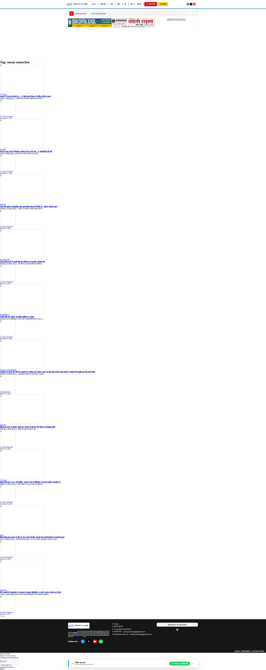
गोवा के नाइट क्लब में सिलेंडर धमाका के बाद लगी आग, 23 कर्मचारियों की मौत (26, 151)
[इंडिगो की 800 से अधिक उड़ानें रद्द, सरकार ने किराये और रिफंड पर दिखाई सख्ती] (22, 423)
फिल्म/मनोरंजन (4, 315)
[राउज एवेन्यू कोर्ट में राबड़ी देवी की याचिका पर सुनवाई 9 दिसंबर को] (22, 258)
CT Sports (3, 94)
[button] (70, 23)
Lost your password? (7, 667)
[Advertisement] (133, 44)
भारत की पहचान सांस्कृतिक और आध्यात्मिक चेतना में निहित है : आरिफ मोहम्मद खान (28, 207)
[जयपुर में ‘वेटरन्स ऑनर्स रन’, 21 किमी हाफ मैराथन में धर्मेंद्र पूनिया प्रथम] (22, 92)
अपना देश (3, 149)
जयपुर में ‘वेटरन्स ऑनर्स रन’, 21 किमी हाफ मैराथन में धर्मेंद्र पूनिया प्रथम (25, 96)
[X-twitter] (191, 4)
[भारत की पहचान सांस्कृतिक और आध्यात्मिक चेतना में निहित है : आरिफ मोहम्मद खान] (22, 203)
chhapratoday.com (72, 631)
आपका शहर (3, 590)
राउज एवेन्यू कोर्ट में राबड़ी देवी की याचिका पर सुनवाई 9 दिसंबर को (22, 262)
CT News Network (6, 116)
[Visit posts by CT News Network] (8, 114)
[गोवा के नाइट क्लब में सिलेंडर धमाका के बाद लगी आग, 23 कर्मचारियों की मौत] (22, 148)
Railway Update (5, 370)
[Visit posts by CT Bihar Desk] (8, 390)
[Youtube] (194, 4)
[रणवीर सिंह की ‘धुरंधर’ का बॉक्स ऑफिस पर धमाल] (22, 313)
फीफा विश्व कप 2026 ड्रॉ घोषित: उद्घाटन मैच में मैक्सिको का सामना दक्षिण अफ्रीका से (30, 482)
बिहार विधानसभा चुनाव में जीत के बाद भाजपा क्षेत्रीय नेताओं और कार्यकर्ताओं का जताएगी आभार (32, 537)
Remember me (6, 665)
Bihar (2, 260)
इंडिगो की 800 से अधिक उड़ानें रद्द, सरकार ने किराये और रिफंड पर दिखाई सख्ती (27, 427)
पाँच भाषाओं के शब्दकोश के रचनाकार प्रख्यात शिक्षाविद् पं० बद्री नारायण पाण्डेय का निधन (30, 592)
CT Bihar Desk (5, 392)
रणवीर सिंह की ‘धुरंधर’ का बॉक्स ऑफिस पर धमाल (17, 317)
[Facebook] (188, 4)
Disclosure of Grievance (177, 625)
